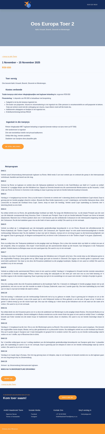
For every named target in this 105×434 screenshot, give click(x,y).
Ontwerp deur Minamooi (10, 429)
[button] (65, 5)
